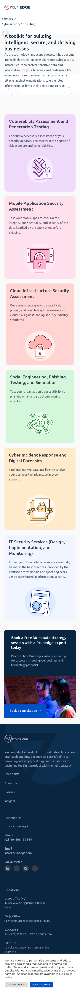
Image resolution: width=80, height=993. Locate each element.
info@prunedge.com (18, 853)
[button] (73, 7)
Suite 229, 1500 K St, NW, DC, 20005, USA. (28, 934)
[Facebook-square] (35, 868)
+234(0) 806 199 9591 (19, 839)
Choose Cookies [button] (16, 984)
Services (7, 18)
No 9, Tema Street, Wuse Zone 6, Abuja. (27, 920)
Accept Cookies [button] (41, 984)
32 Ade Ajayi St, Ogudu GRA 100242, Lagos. (25, 905)
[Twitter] (17, 868)
